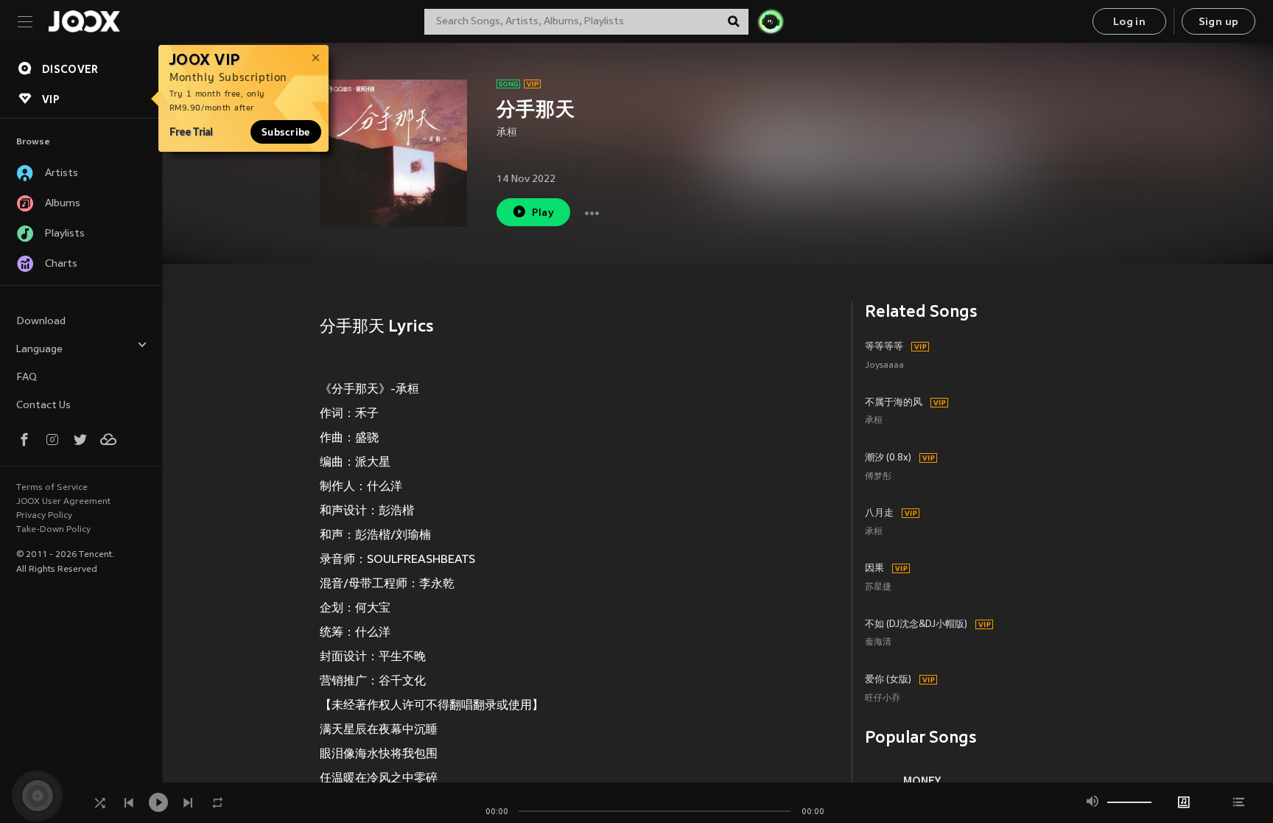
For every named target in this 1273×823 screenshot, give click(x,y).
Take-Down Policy (53, 530)
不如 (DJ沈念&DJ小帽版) (916, 625)
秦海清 (878, 643)
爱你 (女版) (888, 680)
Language (39, 349)
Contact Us (43, 405)
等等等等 (884, 347)
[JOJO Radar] (770, 21)
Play (543, 213)
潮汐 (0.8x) (888, 458)
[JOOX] (84, 21)
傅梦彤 (878, 477)
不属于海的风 (893, 403)
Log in (1129, 22)
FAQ (26, 377)
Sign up (1219, 22)
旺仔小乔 (882, 699)
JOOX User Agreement (63, 502)
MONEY (922, 781)
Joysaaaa (884, 366)
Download (41, 321)
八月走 (879, 513)
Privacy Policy (44, 516)
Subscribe (286, 132)
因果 (874, 569)
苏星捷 (878, 587)
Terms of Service (52, 488)
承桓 (507, 133)
